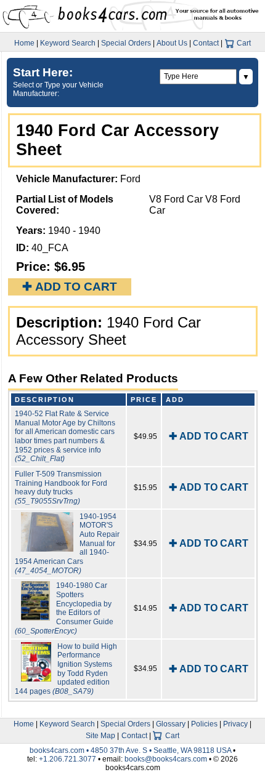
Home (24, 43)
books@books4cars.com (165, 759)
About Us (172, 43)
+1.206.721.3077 (67, 759)
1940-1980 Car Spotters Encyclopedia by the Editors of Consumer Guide (64, 608)
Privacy (235, 724)
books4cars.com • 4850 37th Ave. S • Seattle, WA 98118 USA (131, 750)
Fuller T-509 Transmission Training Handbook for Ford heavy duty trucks (61, 487)
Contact (206, 43)
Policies (204, 724)
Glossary (171, 724)
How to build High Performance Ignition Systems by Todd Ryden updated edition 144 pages (66, 669)
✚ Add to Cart (69, 286)
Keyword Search (68, 43)
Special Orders (126, 43)
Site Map (100, 735)
